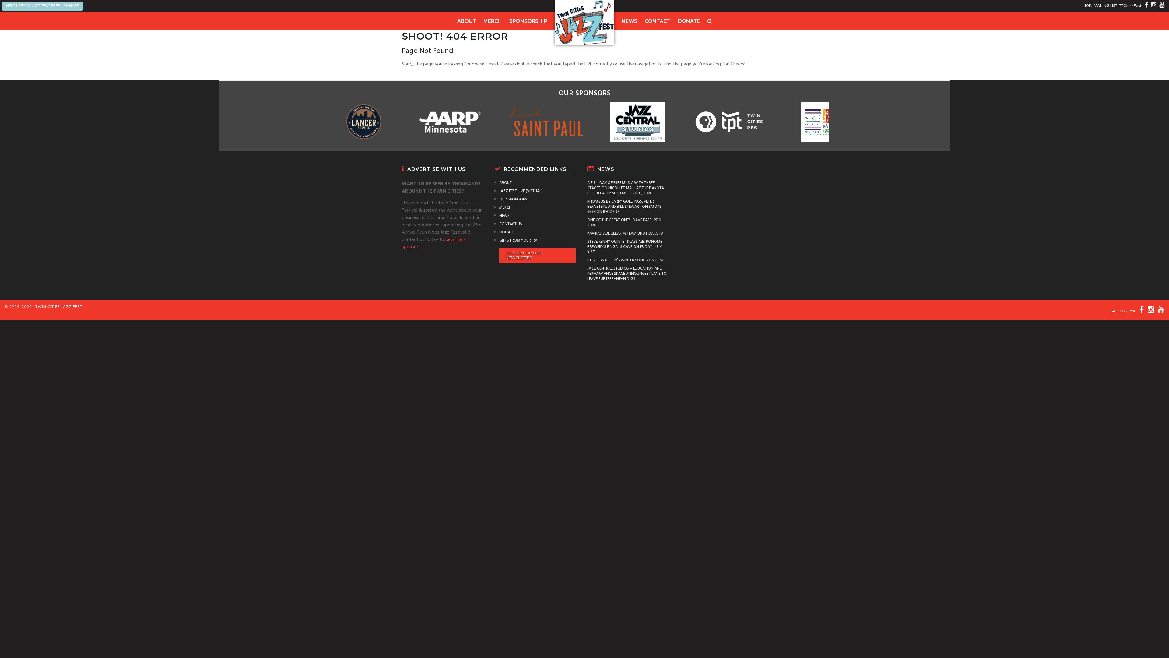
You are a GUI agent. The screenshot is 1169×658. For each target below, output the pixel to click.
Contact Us (510, 224)
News (629, 21)
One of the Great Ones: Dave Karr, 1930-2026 (625, 222)
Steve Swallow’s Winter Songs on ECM (625, 260)
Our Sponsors (513, 199)
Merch (492, 21)
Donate (689, 21)
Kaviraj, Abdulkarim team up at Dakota (625, 233)
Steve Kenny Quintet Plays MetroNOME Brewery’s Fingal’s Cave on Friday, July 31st (624, 247)
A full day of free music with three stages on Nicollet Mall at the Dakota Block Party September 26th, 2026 (625, 188)
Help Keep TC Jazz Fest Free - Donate (42, 5)
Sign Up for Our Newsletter (524, 255)
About (466, 21)
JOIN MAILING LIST (1100, 5)
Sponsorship (528, 21)
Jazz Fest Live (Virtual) (520, 191)
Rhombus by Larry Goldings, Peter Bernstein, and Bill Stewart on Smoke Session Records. (624, 206)
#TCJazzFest (1130, 5)
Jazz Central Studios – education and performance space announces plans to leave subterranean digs (627, 273)
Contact (658, 21)
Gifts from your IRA (518, 240)
